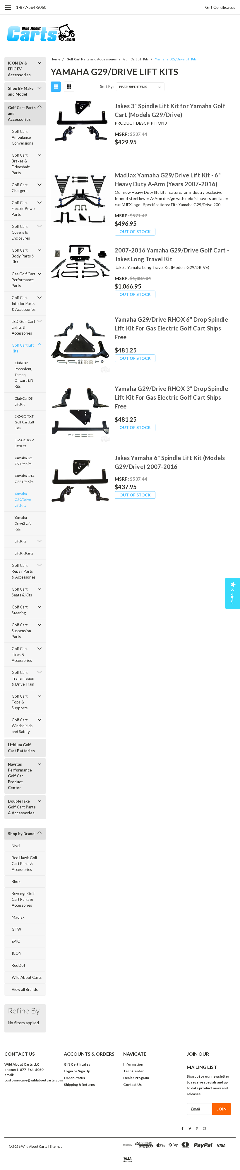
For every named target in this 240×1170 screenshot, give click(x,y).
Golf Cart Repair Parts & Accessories (23, 571)
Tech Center (133, 1071)
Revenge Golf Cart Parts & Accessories (23, 899)
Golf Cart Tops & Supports (20, 702)
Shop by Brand (21, 833)
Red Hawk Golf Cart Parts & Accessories (24, 863)
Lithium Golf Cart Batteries (21, 747)
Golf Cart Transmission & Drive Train (23, 678)
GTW (16, 929)
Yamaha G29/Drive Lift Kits (23, 499)
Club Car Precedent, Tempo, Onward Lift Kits (24, 375)
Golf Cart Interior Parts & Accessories (23, 303)
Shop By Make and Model (21, 91)
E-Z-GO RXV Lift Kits (24, 443)
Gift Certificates (220, 7)
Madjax (18, 917)
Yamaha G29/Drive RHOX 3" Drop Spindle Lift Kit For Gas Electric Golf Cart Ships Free (171, 397)
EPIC (16, 941)
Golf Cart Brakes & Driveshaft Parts (21, 164)
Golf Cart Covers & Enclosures (21, 232)
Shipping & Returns (79, 1084)
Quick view (80, 130)
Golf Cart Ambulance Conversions (22, 137)
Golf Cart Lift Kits (23, 348)
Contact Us (132, 1084)
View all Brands (25, 989)
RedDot (18, 965)
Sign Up (84, 1071)
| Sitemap (55, 1146)
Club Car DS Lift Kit (23, 401)
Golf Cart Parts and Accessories (22, 113)
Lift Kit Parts (24, 553)
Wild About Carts (27, 977)
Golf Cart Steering (20, 610)
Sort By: (107, 86)
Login (68, 1071)
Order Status (74, 1078)
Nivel (16, 845)
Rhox (16, 881)
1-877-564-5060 (31, 7)
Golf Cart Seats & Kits (22, 592)
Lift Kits (20, 541)
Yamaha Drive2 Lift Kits (23, 523)
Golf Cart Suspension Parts (21, 631)
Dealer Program (136, 1078)
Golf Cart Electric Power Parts (24, 208)
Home (55, 59)
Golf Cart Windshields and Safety (22, 726)
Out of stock (135, 231)
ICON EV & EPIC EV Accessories (19, 69)
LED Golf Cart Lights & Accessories (23, 327)
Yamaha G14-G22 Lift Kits (25, 479)
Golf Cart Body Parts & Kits (23, 256)
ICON (16, 953)
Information (133, 1064)
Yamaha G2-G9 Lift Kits (24, 461)
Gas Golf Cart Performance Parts (23, 280)
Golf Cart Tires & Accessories (22, 654)
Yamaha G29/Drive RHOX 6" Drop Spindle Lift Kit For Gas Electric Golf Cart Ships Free (171, 328)
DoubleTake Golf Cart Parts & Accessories (22, 807)
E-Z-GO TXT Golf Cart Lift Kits (24, 422)
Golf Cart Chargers (20, 187)
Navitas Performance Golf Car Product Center (20, 776)
